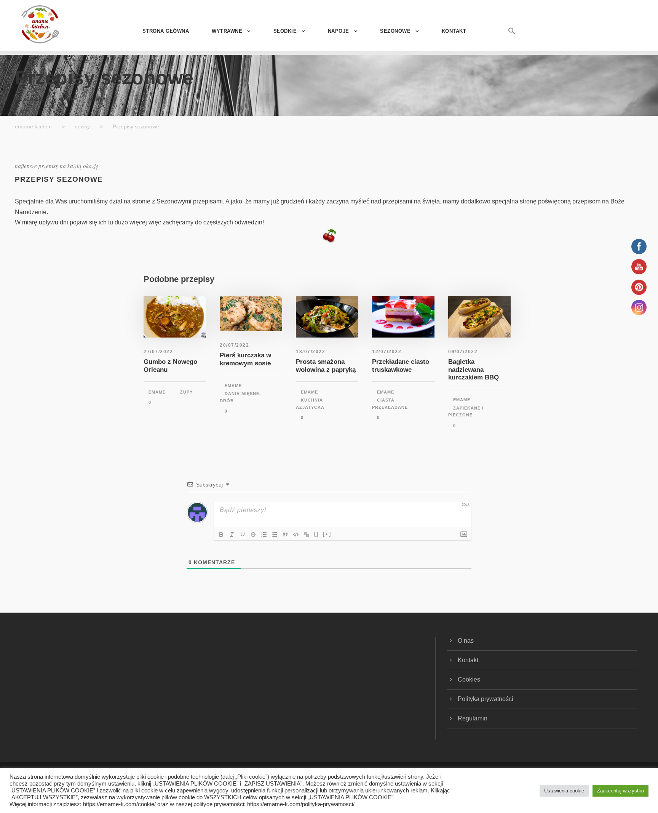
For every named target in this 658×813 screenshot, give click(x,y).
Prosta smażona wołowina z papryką (326, 365)
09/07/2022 (463, 351)
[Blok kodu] (296, 534)
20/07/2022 (234, 345)
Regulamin (472, 718)
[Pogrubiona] (221, 534)
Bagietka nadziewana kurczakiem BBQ (473, 369)
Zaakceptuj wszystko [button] (620, 791)
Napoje (338, 31)
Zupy (186, 392)
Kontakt (454, 31)
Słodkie (285, 31)
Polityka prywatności (485, 699)
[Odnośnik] (306, 534)
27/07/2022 (158, 351)
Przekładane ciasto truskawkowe (400, 365)
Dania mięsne (242, 393)
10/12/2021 (32, 99)
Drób (227, 400)
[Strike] (253, 534)
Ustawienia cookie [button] (564, 791)
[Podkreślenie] (242, 534)
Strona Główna (165, 31)
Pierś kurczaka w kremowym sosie (245, 359)
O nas (466, 640)
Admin (66, 99)
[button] (502, 39)
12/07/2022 (386, 351)
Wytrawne (227, 31)
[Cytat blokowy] (285, 534)
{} (316, 534)
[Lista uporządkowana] (264, 534)
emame (157, 392)
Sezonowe (395, 31)
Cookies (469, 679)
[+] (327, 534)
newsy (97, 99)
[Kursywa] (232, 534)
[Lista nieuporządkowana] (274, 534)
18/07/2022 (310, 351)
